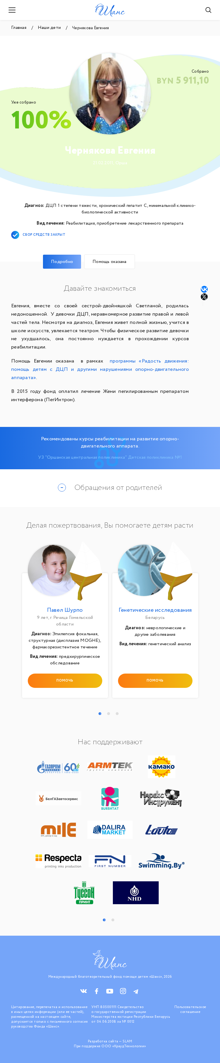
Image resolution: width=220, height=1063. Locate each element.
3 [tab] (117, 713)
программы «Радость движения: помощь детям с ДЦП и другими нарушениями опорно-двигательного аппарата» (100, 369)
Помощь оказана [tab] (110, 261)
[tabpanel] (65, 621)
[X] (205, 296)
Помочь (64, 680)
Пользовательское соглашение (190, 1009)
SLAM (127, 1041)
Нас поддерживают (110, 742)
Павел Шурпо (65, 610)
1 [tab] (100, 713)
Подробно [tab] (62, 261)
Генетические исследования (155, 610)
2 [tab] (108, 713)
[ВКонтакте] (204, 289)
